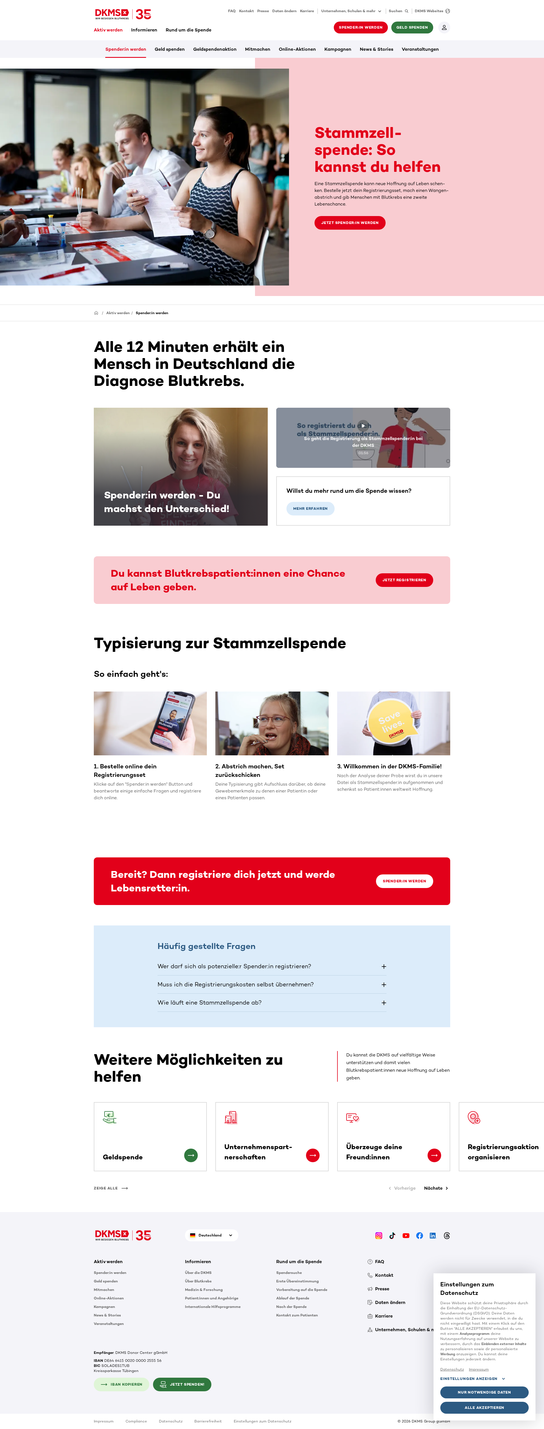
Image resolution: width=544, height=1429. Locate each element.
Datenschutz (170, 1421)
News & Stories (376, 49)
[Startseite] (96, 312)
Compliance (136, 1421)
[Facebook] (419, 1235)
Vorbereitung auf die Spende (301, 1290)
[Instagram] (378, 1235)
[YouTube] (406, 1235)
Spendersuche (289, 1273)
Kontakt (246, 11)
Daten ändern (284, 11)
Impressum (104, 1421)
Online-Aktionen (297, 49)
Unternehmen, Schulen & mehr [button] (348, 11)
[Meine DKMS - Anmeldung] (444, 27)
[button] (272, 966)
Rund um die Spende (188, 30)
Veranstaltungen (420, 49)
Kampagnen (337, 49)
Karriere (307, 11)
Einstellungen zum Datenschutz (262, 1421)
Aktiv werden (108, 30)
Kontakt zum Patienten (297, 1315)
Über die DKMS (198, 1273)
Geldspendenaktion (215, 49)
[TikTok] (392, 1235)
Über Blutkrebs (198, 1281)
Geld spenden (170, 49)
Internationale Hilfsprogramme (213, 1307)
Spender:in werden (125, 49)
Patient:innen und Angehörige (211, 1298)
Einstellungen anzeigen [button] (469, 1379)
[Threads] (446, 1235)
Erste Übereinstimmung (297, 1281)
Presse (263, 11)
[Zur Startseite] (123, 14)
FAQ (232, 11)
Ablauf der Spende (292, 1298)
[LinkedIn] (433, 1235)
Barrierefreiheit (208, 1421)
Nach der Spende (291, 1307)
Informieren (144, 30)
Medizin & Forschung (204, 1290)
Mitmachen (257, 49)
